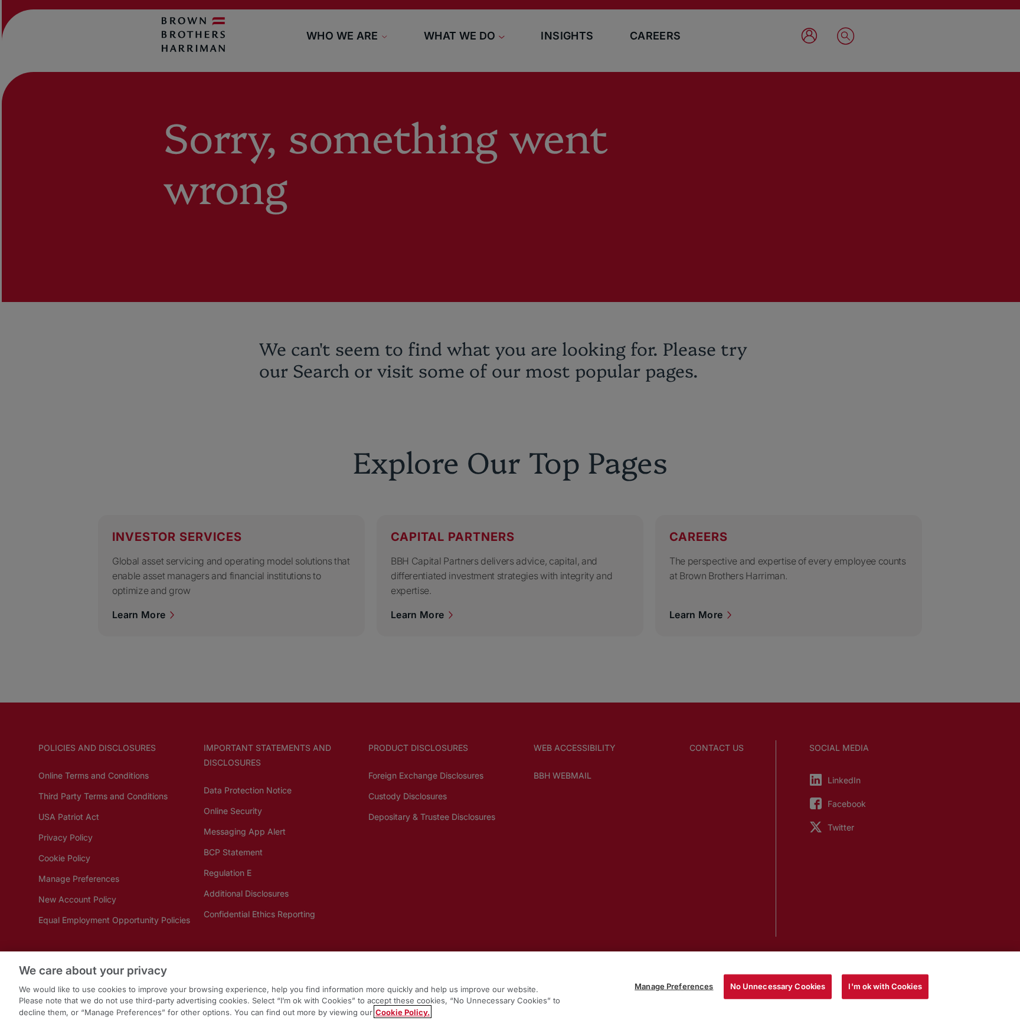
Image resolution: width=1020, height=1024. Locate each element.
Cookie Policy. (402, 1011)
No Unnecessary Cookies (778, 986)
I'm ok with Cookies (884, 986)
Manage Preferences (674, 986)
